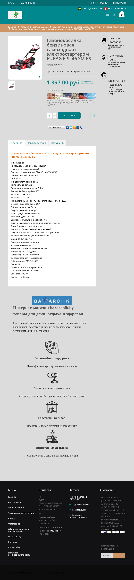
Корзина (12, 541)
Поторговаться (87, 82)
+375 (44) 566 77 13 (93, 8)
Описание (16, 142)
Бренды (12, 518)
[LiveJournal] (81, 126)
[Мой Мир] (78, 126)
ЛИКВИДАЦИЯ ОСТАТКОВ (78, 497)
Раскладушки (79, 509)
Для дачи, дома (41, 26)
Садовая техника (61, 26)
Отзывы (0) (57, 142)
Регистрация (119, 3)
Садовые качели (80, 504)
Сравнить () (29, 3)
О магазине (14, 523)
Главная (12, 26)
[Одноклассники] (74, 126)
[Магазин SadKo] (15, 15)
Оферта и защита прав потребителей (19, 530)
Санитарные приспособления (78, 516)
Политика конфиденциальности (19, 553)
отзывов (54, 530)
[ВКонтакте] (67, 126)
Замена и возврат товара (21, 513)
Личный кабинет (99, 3)
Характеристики (37, 142)
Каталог (25, 26)
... (70, 522)
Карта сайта (14, 547)
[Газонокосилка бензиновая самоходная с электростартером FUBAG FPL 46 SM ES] (39, 76)
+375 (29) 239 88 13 (117, 8)
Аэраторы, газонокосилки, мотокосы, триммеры (99, 26)
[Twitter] (71, 126)
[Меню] (107, 15)
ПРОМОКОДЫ (15, 536)
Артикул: (51, 64)
